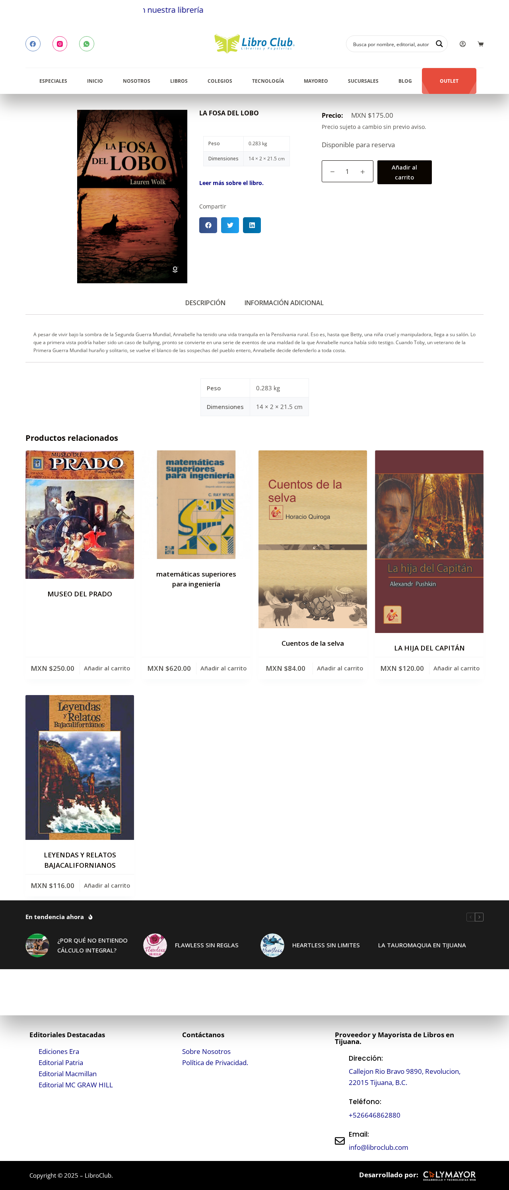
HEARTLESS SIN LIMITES (326, 945)
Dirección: (366, 1058)
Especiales (53, 81)
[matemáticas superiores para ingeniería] (196, 504)
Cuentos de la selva (313, 643)
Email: (359, 1134)
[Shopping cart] (481, 44)
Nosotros (136, 81)
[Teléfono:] (340, 1109)
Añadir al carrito (404, 172)
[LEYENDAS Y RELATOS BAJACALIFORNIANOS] (79, 767)
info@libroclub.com (378, 1147)
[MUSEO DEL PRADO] (79, 514)
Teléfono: (365, 1101)
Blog (405, 81)
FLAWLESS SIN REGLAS (207, 945)
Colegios (220, 81)
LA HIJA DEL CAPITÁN (429, 647)
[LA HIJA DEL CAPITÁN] (429, 541)
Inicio (95, 81)
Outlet (449, 81)
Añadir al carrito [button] (107, 668)
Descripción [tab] (205, 302)
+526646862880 (374, 1115)
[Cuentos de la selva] (312, 539)
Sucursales (363, 81)
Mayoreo (316, 81)
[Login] (463, 44)
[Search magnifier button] (439, 43)
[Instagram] (60, 43)
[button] (208, 225)
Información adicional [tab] (284, 302)
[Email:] (340, 1141)
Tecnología (268, 81)
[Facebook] (33, 43)
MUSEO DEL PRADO (79, 593)
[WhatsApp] (86, 43)
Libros (179, 81)
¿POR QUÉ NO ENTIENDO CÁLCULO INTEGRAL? (92, 945)
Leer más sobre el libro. (231, 183)
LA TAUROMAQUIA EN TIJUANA (422, 945)
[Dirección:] (340, 1070)
